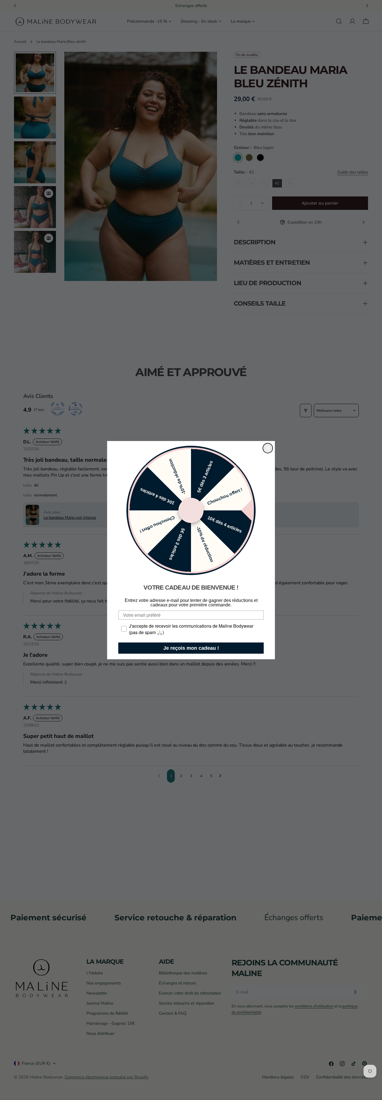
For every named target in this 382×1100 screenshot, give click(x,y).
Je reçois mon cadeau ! (191, 648)
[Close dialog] (268, 448)
